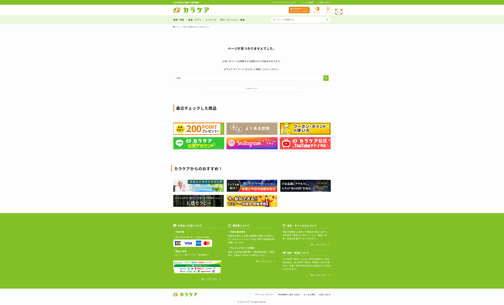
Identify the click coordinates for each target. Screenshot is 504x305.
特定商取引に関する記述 (289, 294)
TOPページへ (252, 88)
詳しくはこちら (209, 278)
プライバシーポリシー (264, 294)
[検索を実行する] (326, 78)
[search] (327, 20)
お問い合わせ (325, 2)
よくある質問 (307, 2)
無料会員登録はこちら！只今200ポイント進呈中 (299, 10)
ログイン (317, 12)
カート (328, 12)
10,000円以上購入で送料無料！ (187, 2)
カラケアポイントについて (284, 2)
